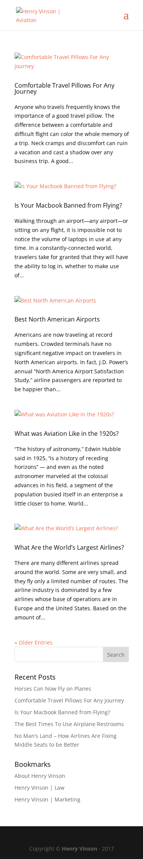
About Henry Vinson (39, 775)
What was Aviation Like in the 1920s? (66, 433)
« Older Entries (33, 642)
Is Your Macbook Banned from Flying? (68, 205)
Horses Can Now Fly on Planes (52, 688)
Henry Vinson (79, 848)
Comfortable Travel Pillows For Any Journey (64, 88)
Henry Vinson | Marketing (47, 799)
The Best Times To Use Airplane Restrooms (69, 724)
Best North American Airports (57, 319)
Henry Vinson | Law (39, 787)
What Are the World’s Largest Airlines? (69, 547)
